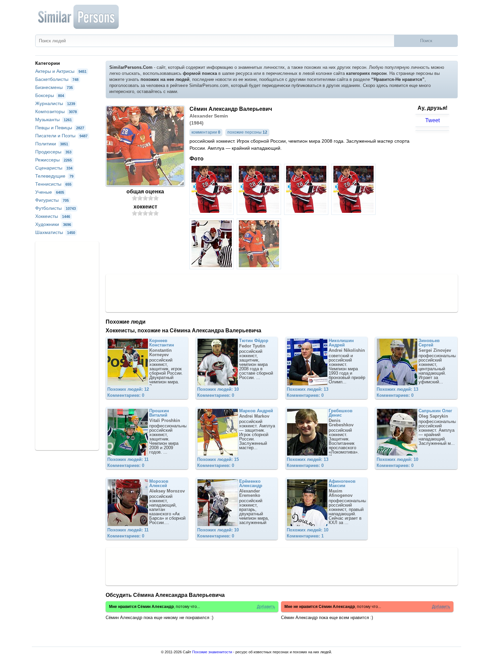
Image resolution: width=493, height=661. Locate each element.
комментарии (205, 132)
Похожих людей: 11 (128, 459)
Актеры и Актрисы (61, 71)
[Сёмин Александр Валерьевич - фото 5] (212, 267)
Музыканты (53, 119)
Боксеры (49, 95)
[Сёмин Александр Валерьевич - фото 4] (354, 213)
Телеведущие (54, 176)
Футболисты (55, 208)
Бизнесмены (54, 87)
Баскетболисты (56, 79)
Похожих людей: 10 (218, 389)
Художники (53, 224)
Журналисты (55, 103)
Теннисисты (53, 184)
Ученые (49, 192)
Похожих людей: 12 (128, 389)
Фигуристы (52, 200)
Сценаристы (53, 168)
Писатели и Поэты (61, 135)
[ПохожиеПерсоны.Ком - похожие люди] (78, 17)
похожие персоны (247, 132)
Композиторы (56, 111)
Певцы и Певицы (59, 127)
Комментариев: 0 (125, 395)
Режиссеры (53, 159)
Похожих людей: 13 (307, 389)
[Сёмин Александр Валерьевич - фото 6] (260, 267)
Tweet (432, 120)
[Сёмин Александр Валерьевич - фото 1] (212, 213)
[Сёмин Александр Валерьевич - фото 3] (307, 213)
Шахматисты (55, 232)
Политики (51, 143)
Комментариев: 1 (305, 536)
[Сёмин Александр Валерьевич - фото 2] (260, 213)
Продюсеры (53, 151)
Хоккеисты (52, 216)
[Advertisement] (282, 293)
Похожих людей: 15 (218, 459)
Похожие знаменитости (212, 652)
